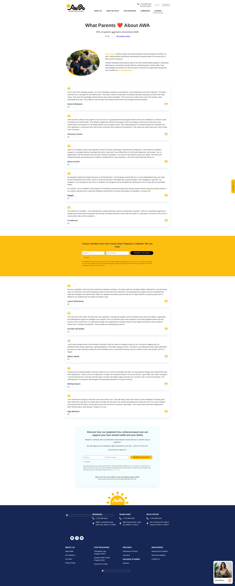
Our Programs (130, 11)
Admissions (145, 11)
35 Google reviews (123, 36)
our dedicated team (125, 70)
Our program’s (110, 54)
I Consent (86, 257)
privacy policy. (109, 265)
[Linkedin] (82, 538)
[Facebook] (72, 538)
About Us (98, 11)
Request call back (142, 253)
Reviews (158, 11)
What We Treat (113, 11)
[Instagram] (77, 538)
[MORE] (166, 11)
